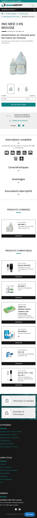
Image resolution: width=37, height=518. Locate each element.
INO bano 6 (22, 331)
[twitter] (23, 125)
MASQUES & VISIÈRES (6, 444)
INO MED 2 (22, 224)
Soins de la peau (23, 14)
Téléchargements (6, 479)
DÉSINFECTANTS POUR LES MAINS (11, 432)
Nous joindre (4, 473)
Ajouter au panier (19, 104)
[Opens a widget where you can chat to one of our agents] (29, 514)
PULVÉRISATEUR (5, 441)
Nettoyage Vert (5, 467)
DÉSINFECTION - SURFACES (8, 435)
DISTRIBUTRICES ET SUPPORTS (9, 438)
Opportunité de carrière (9, 470)
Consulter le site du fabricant (22, 116)
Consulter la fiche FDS (20, 120)
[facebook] (19, 125)
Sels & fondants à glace (9, 447)
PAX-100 (21, 352)
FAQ (1, 482)
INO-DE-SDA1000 (24, 265)
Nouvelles (3, 476)
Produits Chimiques (11, 14)
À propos (3, 464)
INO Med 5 (22, 286)
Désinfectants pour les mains (11, 16)
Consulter (18, 236)
